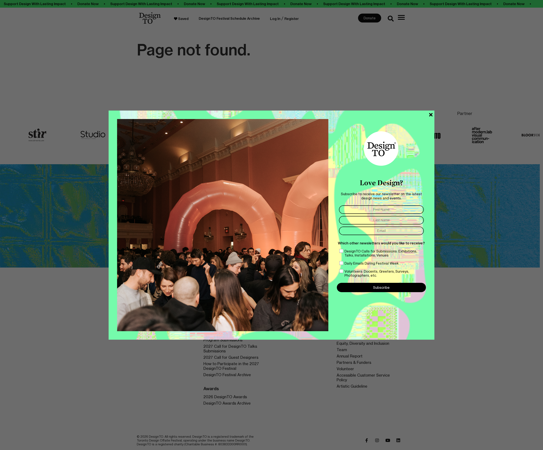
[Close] (430, 115)
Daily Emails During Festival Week (371, 263)
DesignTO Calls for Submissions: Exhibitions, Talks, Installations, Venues (380, 253)
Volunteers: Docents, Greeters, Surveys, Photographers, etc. (376, 273)
